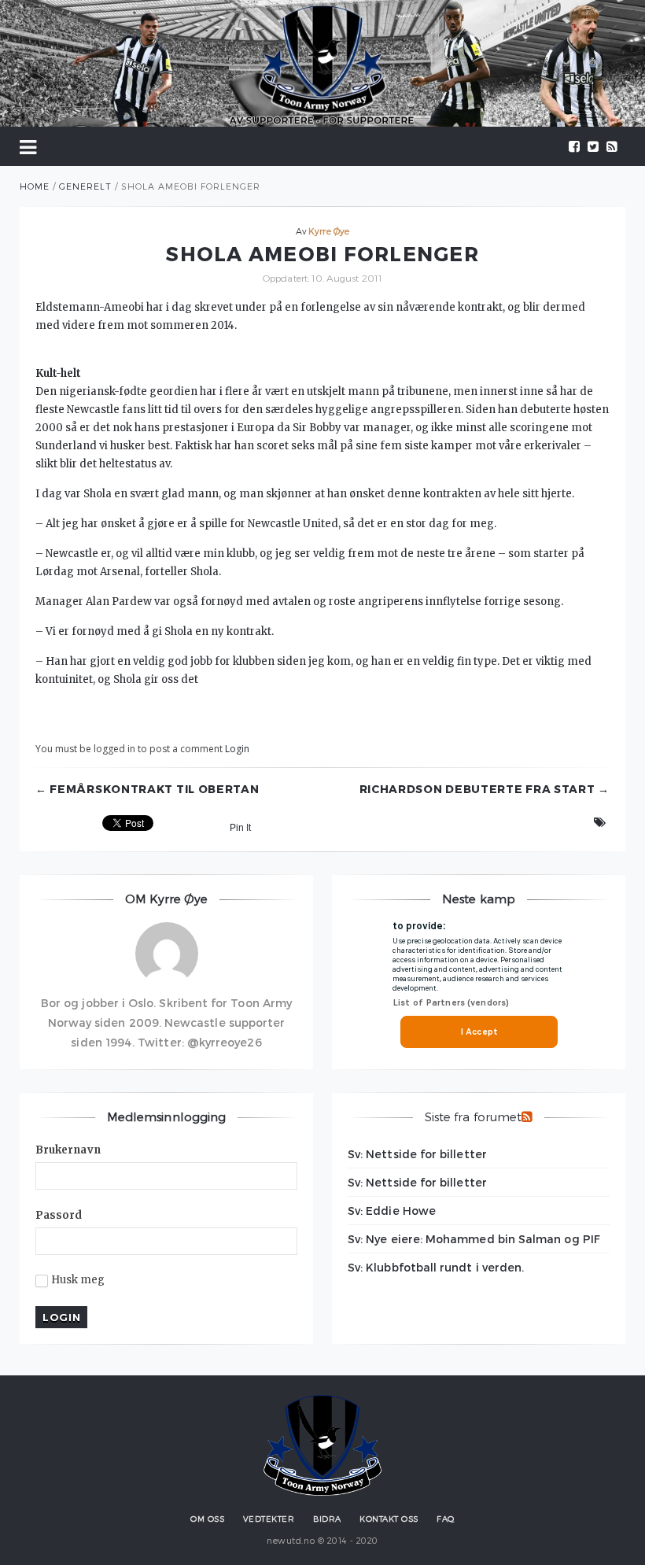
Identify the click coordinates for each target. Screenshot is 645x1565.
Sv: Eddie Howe (392, 1210)
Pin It (240, 827)
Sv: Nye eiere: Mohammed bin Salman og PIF (474, 1239)
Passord (59, 1215)
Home (35, 186)
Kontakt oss (388, 1518)
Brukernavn (68, 1150)
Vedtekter (269, 1518)
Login (237, 748)
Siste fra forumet (473, 1116)
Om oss (207, 1518)
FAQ (446, 1518)
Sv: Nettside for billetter (417, 1154)
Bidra (327, 1518)
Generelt (85, 186)
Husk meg (78, 1280)
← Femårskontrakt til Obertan (147, 789)
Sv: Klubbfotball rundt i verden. (436, 1267)
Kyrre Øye (328, 231)
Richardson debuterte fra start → (484, 789)
